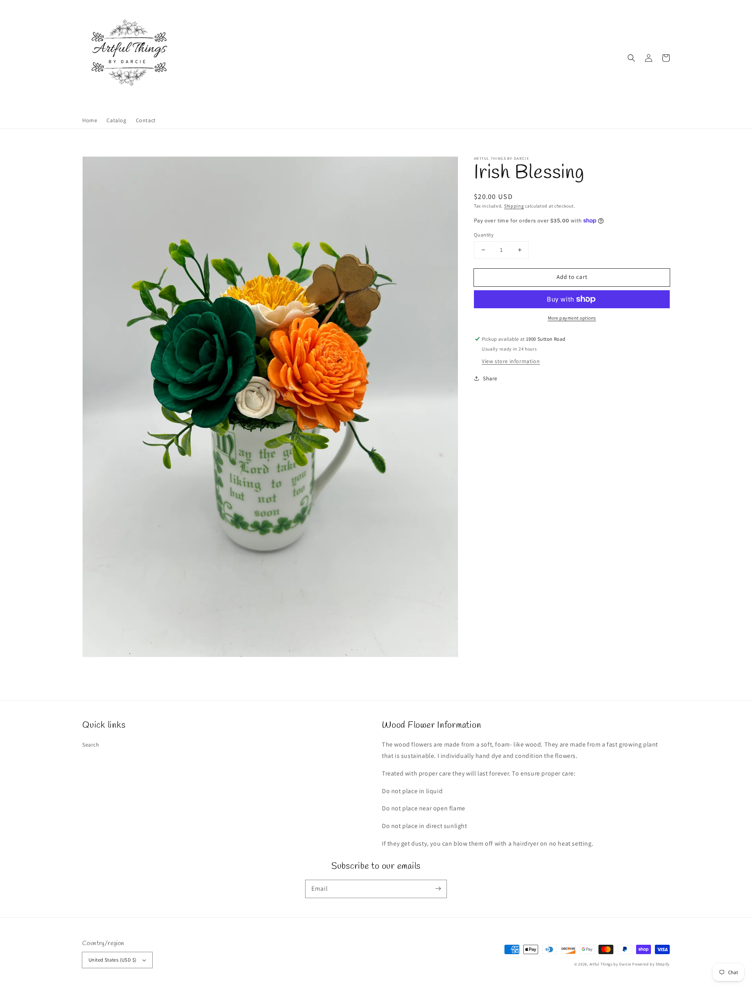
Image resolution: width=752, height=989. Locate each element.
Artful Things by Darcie (610, 964)
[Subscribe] (437, 888)
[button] (631, 58)
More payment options (572, 318)
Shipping (514, 206)
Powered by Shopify (651, 964)
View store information (511, 361)
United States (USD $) (112, 959)
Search (90, 744)
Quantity (484, 234)
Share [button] (490, 378)
